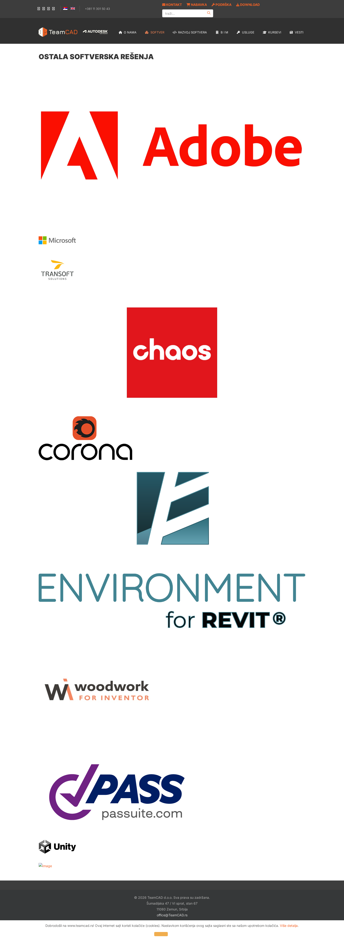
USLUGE (247, 32)
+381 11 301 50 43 (97, 9)
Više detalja (289, 926)
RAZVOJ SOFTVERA (192, 32)
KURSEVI (274, 32)
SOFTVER (157, 32)
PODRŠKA (223, 5)
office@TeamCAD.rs (172, 915)
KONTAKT (173, 5)
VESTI (298, 32)
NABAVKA (198, 5)
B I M (224, 32)
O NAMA (129, 32)
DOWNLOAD (249, 5)
